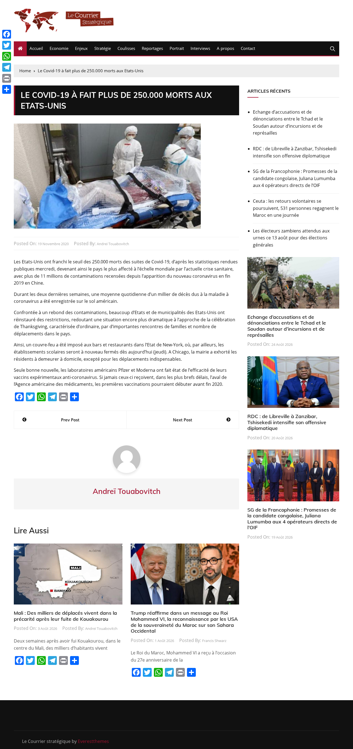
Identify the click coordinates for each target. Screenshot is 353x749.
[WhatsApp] (6, 56)
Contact (248, 48)
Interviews (200, 48)
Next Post (182, 419)
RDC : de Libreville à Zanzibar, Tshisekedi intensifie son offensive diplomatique (294, 152)
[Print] (6, 78)
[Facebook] (6, 34)
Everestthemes (93, 741)
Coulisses (126, 48)
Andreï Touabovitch (113, 243)
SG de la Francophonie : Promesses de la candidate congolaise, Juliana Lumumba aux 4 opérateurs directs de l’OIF (295, 178)
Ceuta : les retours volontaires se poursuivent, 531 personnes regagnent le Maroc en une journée (296, 208)
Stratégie (102, 48)
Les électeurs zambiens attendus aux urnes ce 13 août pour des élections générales (291, 238)
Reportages (152, 48)
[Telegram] (6, 67)
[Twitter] (6, 45)
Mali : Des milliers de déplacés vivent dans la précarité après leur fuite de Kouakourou (65, 616)
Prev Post (70, 419)
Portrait (177, 48)
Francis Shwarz (214, 640)
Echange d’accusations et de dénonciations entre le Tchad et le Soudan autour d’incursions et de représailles (288, 122)
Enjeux (81, 48)
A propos (225, 48)
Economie (59, 48)
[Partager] (6, 89)
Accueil (36, 48)
